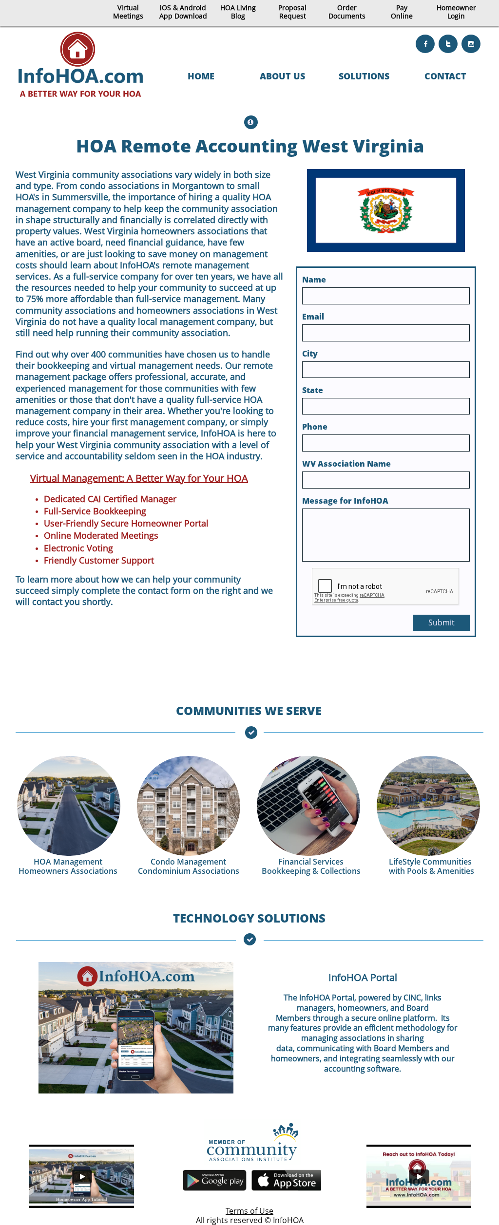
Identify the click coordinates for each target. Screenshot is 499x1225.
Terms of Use (249, 1211)
